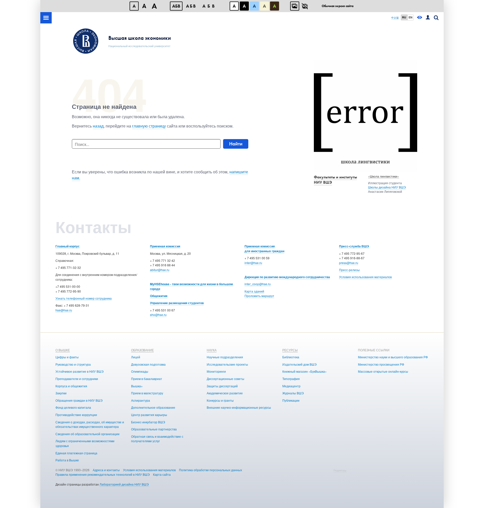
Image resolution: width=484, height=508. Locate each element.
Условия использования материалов (365, 277)
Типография (291, 378)
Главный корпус (67, 246)
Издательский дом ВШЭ (299, 364)
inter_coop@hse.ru (258, 284)
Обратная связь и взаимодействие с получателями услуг (157, 438)
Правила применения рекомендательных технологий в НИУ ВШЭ (102, 474)
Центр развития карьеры (149, 414)
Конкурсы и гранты (220, 400)
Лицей (135, 357)
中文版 (395, 17)
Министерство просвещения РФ (381, 364)
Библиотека (290, 357)
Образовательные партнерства (154, 429)
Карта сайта (162, 474)
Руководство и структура (73, 364)
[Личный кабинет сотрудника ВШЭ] (428, 17)
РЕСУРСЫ (290, 350)
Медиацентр (291, 386)
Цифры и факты (67, 357)
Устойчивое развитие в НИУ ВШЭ (79, 371)
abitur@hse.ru (159, 270)
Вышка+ (137, 386)
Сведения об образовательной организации (87, 434)
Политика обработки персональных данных (210, 470)
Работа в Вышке (67, 460)
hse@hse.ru (63, 310)
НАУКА (212, 350)
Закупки (61, 393)
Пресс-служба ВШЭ (354, 246)
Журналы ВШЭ (293, 393)
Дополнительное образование (153, 407)
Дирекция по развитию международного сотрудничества (287, 277)
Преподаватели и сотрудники (76, 378)
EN (410, 17)
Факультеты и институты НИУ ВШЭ (335, 179)
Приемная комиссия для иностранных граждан (264, 248)
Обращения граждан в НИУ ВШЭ (79, 400)
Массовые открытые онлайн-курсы (383, 371)
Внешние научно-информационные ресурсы (239, 407)
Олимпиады (139, 371)
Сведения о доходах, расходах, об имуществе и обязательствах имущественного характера (89, 424)
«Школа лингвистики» (383, 176)
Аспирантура (140, 400)
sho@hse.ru (158, 314)
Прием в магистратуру (147, 393)
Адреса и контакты (106, 470)
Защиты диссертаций (222, 386)
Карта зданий (254, 291)
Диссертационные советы (225, 378)
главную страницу (149, 126)
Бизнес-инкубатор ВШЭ (148, 422)
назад (98, 126)
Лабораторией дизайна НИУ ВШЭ (124, 484)
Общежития (158, 296)
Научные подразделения (225, 357)
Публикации (290, 400)
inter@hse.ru (253, 263)
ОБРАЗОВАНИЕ (142, 350)
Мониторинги (216, 371)
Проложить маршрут (259, 296)
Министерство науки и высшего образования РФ (393, 357)
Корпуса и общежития (71, 386)
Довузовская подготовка (148, 364)
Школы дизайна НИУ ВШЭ (387, 187)
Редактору (340, 470)
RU (404, 17)
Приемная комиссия (165, 246)
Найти (236, 144)
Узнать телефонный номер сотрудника (83, 298)
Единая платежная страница (76, 453)
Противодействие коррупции (76, 414)
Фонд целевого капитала (73, 407)
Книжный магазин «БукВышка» (304, 371)
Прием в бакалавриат (146, 378)
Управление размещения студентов (177, 303)
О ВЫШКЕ (62, 350)
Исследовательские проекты (227, 364)
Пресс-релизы (349, 270)
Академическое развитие (225, 393)
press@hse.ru (348, 263)
